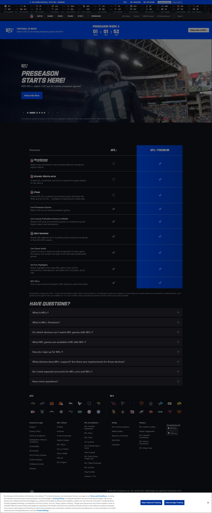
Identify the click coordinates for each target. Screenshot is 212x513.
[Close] (208, 502)
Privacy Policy (58, 498)
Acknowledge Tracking (174, 502)
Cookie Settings (43, 510)
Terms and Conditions (98, 496)
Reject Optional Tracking (151, 502)
